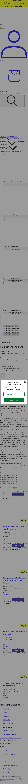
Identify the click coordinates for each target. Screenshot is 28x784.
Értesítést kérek (14, 400)
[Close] (25, 382)
